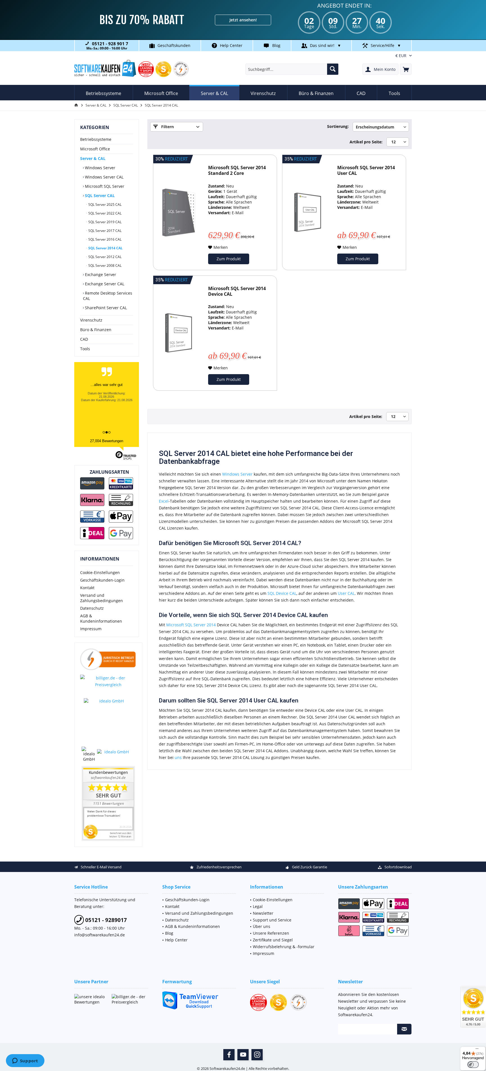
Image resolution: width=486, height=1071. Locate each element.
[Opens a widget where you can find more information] (25, 1061)
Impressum (91, 628)
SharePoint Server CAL (105, 307)
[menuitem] (406, 69)
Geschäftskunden (174, 45)
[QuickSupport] (199, 1000)
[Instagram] (257, 1054)
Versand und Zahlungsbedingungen (101, 598)
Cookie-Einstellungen (100, 572)
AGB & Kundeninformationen (101, 618)
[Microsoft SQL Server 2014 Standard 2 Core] (178, 212)
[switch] (473, 1064)
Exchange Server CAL (104, 283)
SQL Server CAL (99, 195)
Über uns (261, 926)
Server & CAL (92, 158)
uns (178, 757)
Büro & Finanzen (95, 329)
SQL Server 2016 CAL (104, 239)
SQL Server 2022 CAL (104, 213)
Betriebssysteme (95, 139)
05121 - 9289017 (105, 920)
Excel (163, 501)
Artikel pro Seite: (366, 141)
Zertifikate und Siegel (273, 940)
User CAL (346, 593)
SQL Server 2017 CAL (104, 230)
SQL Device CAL (281, 593)
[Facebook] (229, 1054)
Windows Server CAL (103, 177)
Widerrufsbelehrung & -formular (283, 946)
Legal (258, 906)
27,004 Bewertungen (106, 441)
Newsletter (263, 913)
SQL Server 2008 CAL (104, 265)
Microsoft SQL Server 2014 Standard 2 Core (237, 170)
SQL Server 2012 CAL (104, 256)
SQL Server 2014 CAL (105, 248)
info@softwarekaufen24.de (99, 934)
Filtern (167, 126)
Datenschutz (92, 608)
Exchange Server (100, 274)
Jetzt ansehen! (243, 19)
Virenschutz (91, 320)
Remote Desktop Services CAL (107, 295)
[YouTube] (243, 1054)
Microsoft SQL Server (104, 186)
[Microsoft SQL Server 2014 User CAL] (308, 212)
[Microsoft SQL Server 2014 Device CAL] (178, 333)
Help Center (231, 45)
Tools (85, 348)
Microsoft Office (95, 149)
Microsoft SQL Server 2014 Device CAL (237, 291)
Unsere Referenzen (271, 933)
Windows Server (99, 167)
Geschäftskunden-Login (102, 580)
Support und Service (272, 920)
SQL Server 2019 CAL (104, 222)
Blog (276, 45)
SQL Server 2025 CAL (104, 204)
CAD (84, 339)
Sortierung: (338, 126)
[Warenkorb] (406, 69)
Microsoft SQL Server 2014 (191, 624)
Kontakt (87, 587)
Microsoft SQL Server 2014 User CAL (366, 170)
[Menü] (477, 1050)
